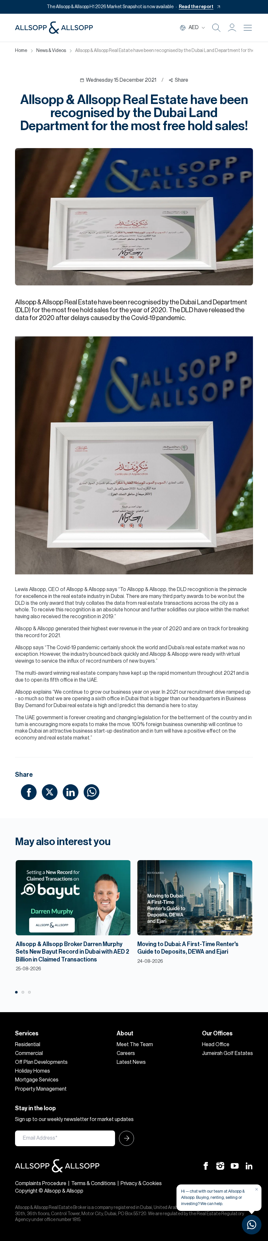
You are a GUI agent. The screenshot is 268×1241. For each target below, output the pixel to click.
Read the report (196, 7)
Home (21, 50)
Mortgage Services (37, 1079)
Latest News (131, 1062)
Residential (27, 1044)
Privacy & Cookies (141, 1183)
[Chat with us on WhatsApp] (251, 1224)
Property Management (41, 1089)
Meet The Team (135, 1044)
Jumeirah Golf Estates (227, 1053)
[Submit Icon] (124, 1138)
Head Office (215, 1044)
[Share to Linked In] (70, 791)
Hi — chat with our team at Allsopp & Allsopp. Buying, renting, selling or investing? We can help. (213, 1197)
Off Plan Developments (41, 1062)
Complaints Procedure (40, 1183)
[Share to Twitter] (50, 791)
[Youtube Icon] (235, 1165)
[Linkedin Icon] (249, 1165)
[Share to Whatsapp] (91, 791)
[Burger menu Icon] (248, 28)
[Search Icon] (216, 28)
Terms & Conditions (93, 1183)
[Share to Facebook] (29, 791)
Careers (126, 1053)
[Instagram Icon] (220, 1165)
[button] (232, 28)
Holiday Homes (32, 1071)
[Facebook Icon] (206, 1165)
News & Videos (51, 50)
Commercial (29, 1053)
